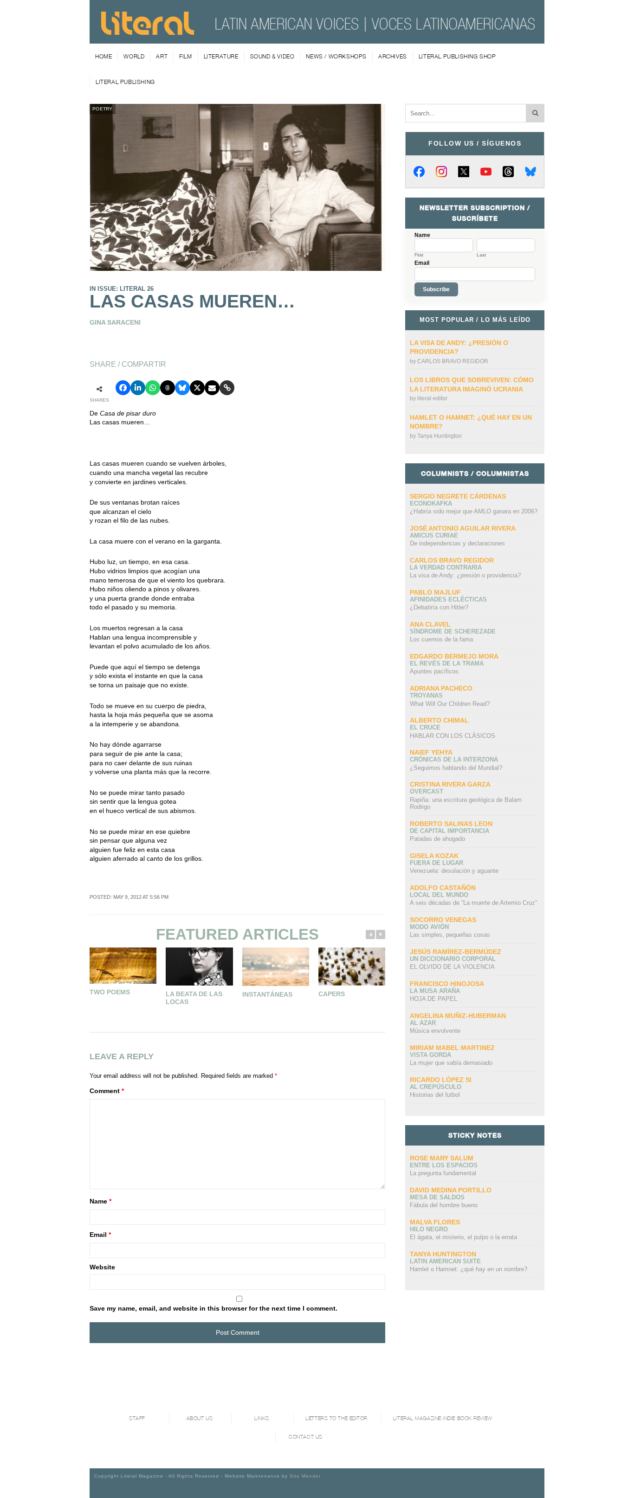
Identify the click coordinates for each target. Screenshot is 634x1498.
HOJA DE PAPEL (433, 998)
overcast (426, 791)
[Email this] (212, 387)
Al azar (423, 1022)
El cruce (425, 727)
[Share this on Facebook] (123, 387)
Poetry (102, 108)
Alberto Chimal (439, 720)
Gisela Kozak (434, 855)
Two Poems (110, 992)
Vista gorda (430, 1054)
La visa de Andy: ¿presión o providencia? (465, 575)
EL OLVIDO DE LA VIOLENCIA (452, 966)
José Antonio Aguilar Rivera (463, 528)
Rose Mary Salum (441, 1158)
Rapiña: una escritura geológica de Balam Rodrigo (466, 803)
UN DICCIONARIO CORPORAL (453, 958)
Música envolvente (435, 1030)
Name (100, 1201)
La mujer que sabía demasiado (451, 1062)
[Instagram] (441, 172)
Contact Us (306, 1437)
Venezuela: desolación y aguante (454, 870)
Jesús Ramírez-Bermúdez (455, 951)
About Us (200, 1418)
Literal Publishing (125, 81)
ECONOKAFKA (431, 503)
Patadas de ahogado (437, 838)
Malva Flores (435, 1222)
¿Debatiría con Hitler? (439, 607)
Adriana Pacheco (441, 688)
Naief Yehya (431, 752)
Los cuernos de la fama (441, 639)
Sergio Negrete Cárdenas (458, 496)
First (418, 255)
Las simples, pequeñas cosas (450, 934)
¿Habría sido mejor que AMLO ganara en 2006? (473, 511)
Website (102, 1267)
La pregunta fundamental (443, 1173)
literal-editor (432, 398)
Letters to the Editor (336, 1418)
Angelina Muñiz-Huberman (458, 1015)
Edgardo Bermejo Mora (454, 656)
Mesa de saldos (437, 1197)
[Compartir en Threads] (167, 387)
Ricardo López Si (441, 1079)
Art (162, 56)
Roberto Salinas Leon (451, 823)
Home (103, 56)
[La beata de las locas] (199, 966)
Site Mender (305, 1476)
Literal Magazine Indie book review (442, 1418)
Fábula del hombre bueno (444, 1205)
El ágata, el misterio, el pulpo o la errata (463, 1237)
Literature (221, 56)
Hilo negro (429, 1229)
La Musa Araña (435, 990)
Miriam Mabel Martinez (452, 1047)
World (133, 56)
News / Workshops (336, 56)
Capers (331, 994)
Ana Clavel (430, 624)
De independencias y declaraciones (457, 543)
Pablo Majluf (435, 592)
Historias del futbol (435, 1094)
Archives (392, 56)
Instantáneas (267, 994)
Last (481, 255)
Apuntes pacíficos (434, 671)
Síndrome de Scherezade (453, 631)
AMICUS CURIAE (434, 535)
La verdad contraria (446, 567)
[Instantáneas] (275, 966)
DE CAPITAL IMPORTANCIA (449, 830)
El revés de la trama (447, 663)
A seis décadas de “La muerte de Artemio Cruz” (473, 902)
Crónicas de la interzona (454, 759)
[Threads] (508, 172)
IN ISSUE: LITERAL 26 (122, 288)
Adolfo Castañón (443, 887)
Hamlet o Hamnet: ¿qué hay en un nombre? (468, 1269)
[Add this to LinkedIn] (137, 387)
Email (100, 1234)
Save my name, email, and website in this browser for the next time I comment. (213, 1308)
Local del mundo (439, 894)
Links (261, 1418)
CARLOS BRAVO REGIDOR (452, 361)
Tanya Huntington (439, 436)
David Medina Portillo (451, 1190)
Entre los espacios (444, 1165)
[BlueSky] (530, 172)
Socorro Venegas (443, 919)
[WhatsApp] (152, 387)
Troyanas (426, 695)
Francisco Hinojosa (447, 983)
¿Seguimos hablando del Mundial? (456, 767)
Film (185, 56)
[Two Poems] (123, 965)
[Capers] (351, 966)
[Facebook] (419, 172)
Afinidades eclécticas (448, 599)
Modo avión (429, 926)
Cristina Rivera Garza (450, 784)
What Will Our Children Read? (450, 703)
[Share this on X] (197, 387)
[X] (464, 172)
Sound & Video (272, 56)
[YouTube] (486, 172)
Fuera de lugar (436, 862)
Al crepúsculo (435, 1086)
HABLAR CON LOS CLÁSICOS (452, 735)
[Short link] (227, 387)
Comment (107, 1091)
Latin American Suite (445, 1261)
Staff (137, 1418)
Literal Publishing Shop (457, 56)
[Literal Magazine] (147, 31)
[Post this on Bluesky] (182, 387)
